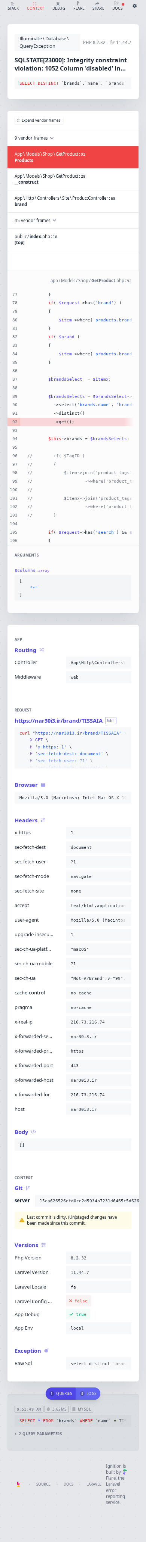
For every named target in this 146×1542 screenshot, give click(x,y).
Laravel (93, 1484)
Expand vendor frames (41, 120)
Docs (68, 1484)
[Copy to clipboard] (124, 83)
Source (43, 1484)
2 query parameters (40, 1434)
